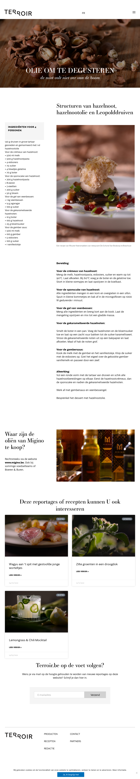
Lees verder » (15, 575)
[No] (136, 772)
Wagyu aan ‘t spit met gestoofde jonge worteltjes (34, 566)
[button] (134, 12)
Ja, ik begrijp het (71, 774)
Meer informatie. (120, 770)
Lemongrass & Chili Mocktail (28, 640)
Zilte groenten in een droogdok (97, 564)
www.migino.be (14, 462)
